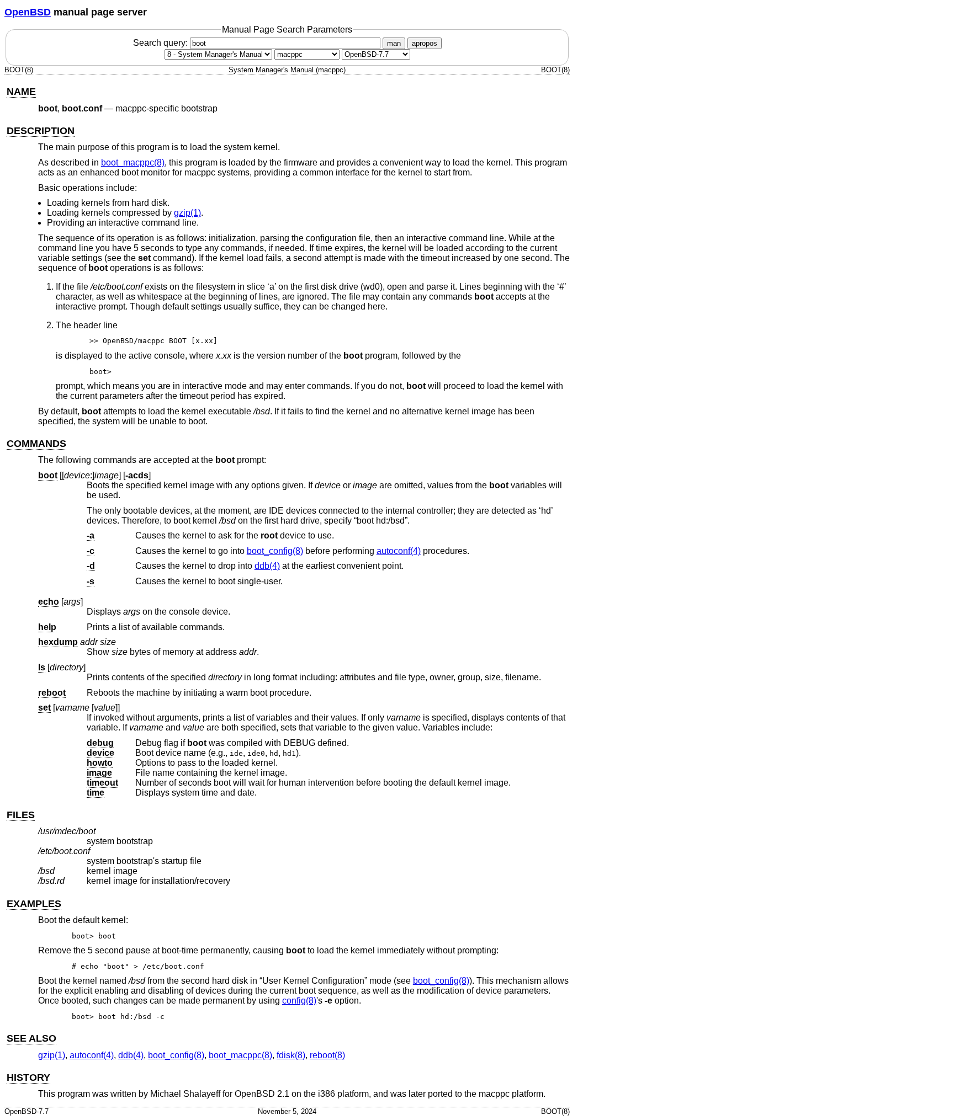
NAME (21, 91)
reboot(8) (327, 1055)
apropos (424, 43)
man (394, 43)
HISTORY (28, 1077)
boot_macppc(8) (133, 162)
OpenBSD (27, 12)
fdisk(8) (291, 1055)
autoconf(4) (399, 551)
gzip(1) (187, 212)
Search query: (161, 42)
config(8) (299, 1000)
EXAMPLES (34, 903)
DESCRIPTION (41, 130)
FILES (21, 814)
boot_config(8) (275, 551)
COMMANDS (36, 443)
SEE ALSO (31, 1038)
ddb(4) (267, 565)
